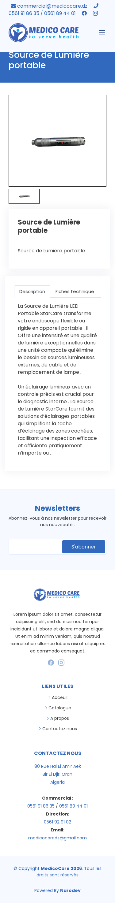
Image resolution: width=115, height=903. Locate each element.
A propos (59, 718)
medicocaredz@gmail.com (57, 838)
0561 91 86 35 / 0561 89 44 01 (43, 13)
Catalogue (59, 708)
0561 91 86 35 (41, 806)
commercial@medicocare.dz (52, 5)
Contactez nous (59, 728)
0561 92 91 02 (57, 822)
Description (32, 291)
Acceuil (59, 697)
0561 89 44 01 (73, 806)
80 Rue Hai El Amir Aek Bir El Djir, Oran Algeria (57, 774)
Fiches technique (75, 291)
